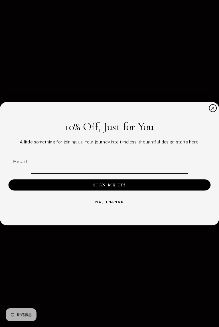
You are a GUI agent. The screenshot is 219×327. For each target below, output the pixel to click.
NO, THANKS (109, 201)
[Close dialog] (213, 108)
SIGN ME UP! (109, 185)
